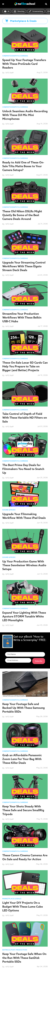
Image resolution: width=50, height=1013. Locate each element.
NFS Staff (9, 73)
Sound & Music (9, 510)
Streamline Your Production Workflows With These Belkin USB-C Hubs (21, 317)
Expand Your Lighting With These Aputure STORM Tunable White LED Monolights (24, 616)
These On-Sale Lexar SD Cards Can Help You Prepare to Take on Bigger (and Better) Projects (25, 366)
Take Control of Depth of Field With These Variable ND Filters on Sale (24, 417)
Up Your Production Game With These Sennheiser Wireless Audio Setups (24, 565)
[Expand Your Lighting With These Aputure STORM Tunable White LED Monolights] (25, 592)
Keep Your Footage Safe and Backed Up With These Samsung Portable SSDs (23, 707)
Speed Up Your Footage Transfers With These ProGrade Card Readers (24, 63)
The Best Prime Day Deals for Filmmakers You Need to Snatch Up (23, 468)
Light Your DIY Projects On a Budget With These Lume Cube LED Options (22, 906)
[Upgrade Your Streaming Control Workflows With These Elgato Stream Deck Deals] (25, 242)
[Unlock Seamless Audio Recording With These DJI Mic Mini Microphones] (25, 91)
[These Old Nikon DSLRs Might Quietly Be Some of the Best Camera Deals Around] (25, 191)
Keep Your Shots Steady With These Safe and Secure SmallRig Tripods (23, 810)
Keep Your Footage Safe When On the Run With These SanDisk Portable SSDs (24, 957)
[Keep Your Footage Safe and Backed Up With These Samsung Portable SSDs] (25, 684)
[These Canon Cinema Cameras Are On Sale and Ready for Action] (25, 835)
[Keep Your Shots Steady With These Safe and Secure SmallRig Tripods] (25, 786)
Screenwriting (37, 11)
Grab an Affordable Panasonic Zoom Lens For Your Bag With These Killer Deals (22, 758)
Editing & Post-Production (14, 950)
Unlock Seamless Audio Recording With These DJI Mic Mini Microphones (25, 114)
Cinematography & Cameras (15, 56)
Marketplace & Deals (11, 899)
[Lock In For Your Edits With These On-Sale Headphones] (25, 983)
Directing (20, 11)
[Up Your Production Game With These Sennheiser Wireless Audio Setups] (25, 541)
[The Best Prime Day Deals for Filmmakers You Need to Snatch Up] (25, 445)
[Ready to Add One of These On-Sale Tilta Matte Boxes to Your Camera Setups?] (25, 142)
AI (8, 11)
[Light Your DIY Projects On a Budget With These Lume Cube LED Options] (25, 882)
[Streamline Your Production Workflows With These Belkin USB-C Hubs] (25, 293)
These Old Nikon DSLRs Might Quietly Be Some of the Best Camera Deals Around (22, 215)
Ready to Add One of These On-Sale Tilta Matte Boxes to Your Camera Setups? (23, 166)
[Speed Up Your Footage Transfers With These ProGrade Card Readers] (25, 40)
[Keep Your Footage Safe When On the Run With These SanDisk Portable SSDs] (25, 934)
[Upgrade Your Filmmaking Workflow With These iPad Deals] (25, 494)
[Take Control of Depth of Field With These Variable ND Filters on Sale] (25, 394)
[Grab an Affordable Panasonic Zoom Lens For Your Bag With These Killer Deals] (25, 735)
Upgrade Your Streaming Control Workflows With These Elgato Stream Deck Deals (23, 266)
